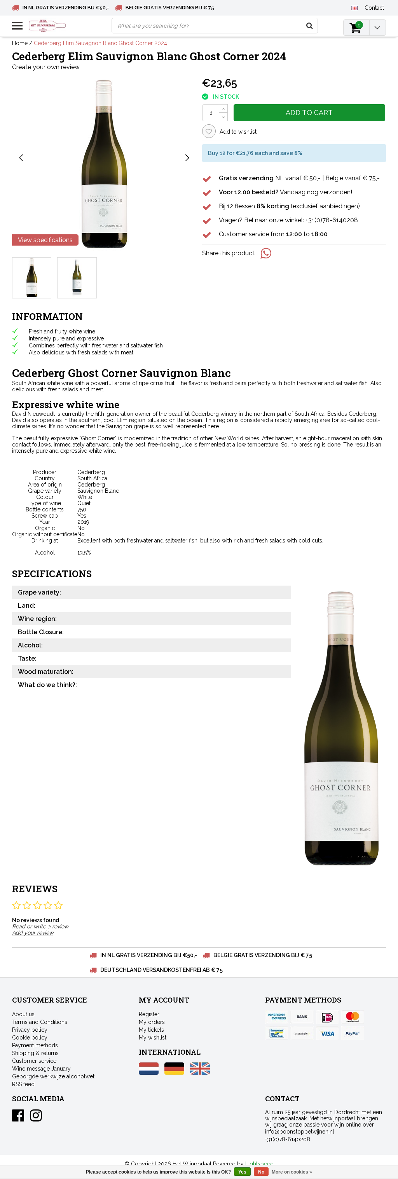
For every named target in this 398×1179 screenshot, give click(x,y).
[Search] (310, 26)
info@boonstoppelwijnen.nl (299, 1131)
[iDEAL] (327, 1017)
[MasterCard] (352, 1017)
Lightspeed (259, 1164)
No (261, 1172)
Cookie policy (29, 1037)
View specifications (45, 240)
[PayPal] (302, 1033)
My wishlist (152, 1037)
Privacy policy (29, 1030)
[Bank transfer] (302, 1017)
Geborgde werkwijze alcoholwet (53, 1076)
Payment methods (35, 1045)
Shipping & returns (35, 1053)
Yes (242, 1172)
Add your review (32, 933)
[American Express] (276, 1017)
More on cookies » (292, 1172)
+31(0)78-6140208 (287, 1139)
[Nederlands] (149, 1073)
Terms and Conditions (39, 1022)
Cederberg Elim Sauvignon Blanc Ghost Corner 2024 (100, 43)
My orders (152, 1022)
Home (20, 43)
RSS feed (23, 1084)
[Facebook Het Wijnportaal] (18, 1118)
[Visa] (327, 1033)
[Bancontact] (276, 1033)
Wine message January (41, 1069)
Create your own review (46, 67)
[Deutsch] (174, 1073)
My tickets (151, 1030)
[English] (354, 7)
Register (149, 1014)
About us (23, 1014)
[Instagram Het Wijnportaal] (36, 1118)
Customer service (34, 1061)
